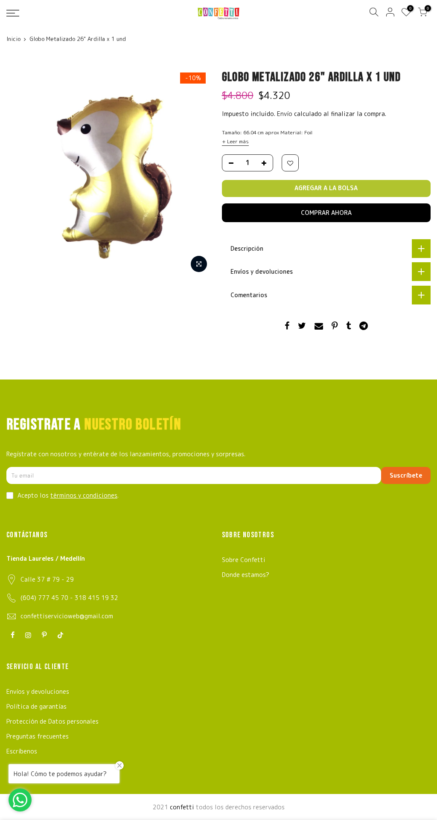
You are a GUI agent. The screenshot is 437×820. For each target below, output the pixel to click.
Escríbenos (21, 751)
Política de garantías (36, 706)
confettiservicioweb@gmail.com (66, 616)
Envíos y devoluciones (37, 691)
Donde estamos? (245, 575)
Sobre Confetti (243, 560)
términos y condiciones (83, 495)
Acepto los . (68, 495)
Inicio (13, 39)
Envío (285, 114)
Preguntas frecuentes (37, 736)
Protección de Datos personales (52, 721)
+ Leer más (235, 141)
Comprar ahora (326, 213)
